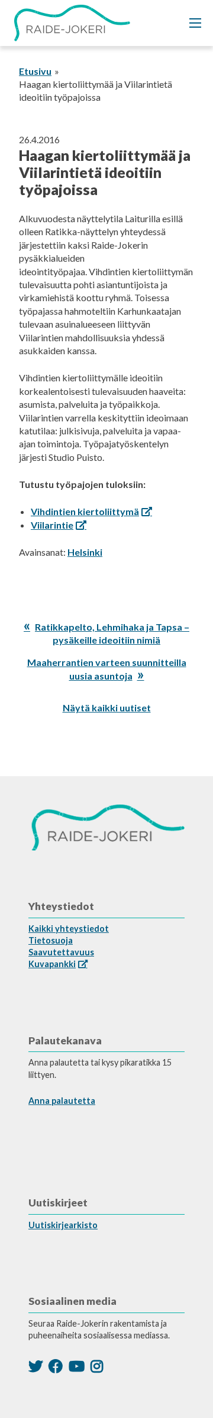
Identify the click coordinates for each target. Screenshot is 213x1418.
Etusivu (35, 71)
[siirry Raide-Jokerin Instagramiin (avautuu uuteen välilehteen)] (97, 1365)
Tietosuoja (50, 940)
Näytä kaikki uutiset (107, 707)
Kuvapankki (52, 964)
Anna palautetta (61, 1101)
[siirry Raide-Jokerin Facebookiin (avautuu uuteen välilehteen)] (56, 1365)
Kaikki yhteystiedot (68, 929)
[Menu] (195, 23)
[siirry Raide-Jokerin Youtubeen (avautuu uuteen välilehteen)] (77, 1365)
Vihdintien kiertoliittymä (85, 511)
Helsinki (84, 552)
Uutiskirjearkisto (63, 1225)
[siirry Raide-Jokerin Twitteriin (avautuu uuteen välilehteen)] (35, 1365)
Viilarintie (52, 524)
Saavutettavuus (61, 952)
